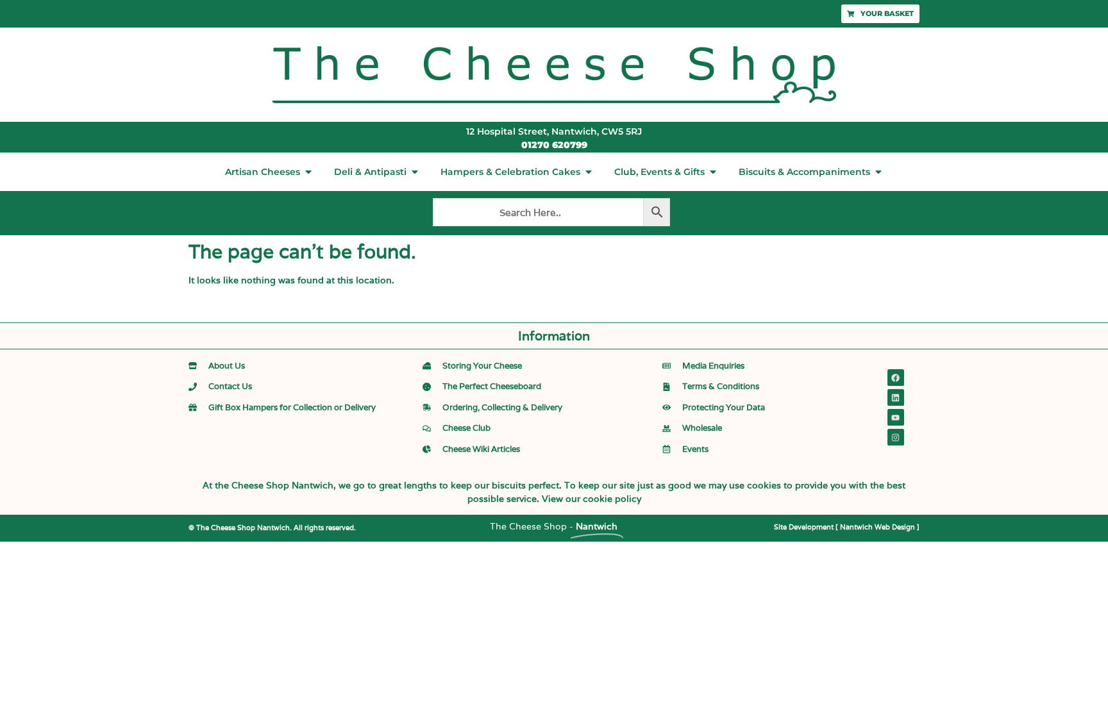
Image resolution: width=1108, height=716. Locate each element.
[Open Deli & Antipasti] (415, 171)
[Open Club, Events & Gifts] (713, 171)
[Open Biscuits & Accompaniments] (878, 171)
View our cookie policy (591, 498)
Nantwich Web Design (877, 526)
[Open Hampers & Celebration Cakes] (588, 171)
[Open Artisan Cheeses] (308, 171)
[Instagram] (895, 437)
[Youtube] (895, 417)
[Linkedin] (895, 397)
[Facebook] (895, 377)
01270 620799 (554, 145)
